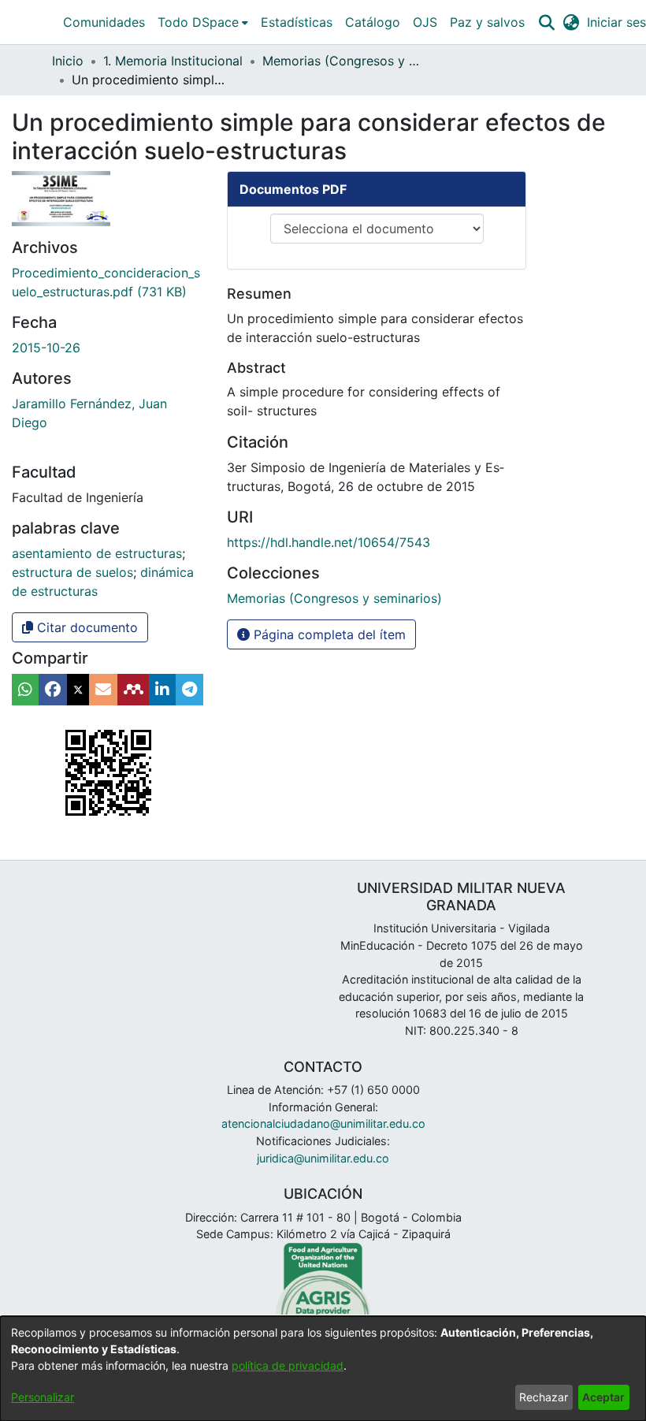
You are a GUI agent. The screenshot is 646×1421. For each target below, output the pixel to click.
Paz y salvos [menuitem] (487, 22)
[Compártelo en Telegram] (189, 689)
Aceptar (603, 1397)
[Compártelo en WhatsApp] (25, 689)
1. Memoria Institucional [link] (173, 61)
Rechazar (543, 1397)
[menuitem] (203, 22)
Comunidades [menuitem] (104, 22)
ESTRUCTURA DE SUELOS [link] (72, 572)
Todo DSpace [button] (198, 22)
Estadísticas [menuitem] (296, 22)
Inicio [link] (68, 61)
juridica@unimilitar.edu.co (323, 1158)
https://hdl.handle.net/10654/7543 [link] (328, 542)
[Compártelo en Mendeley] (133, 689)
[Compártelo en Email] (103, 689)
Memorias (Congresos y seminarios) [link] (341, 61)
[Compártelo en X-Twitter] (78, 689)
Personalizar (42, 1397)
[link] (334, 598)
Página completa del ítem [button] (328, 634)
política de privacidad (287, 1365)
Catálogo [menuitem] (372, 22)
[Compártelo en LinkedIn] (162, 689)
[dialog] (323, 1368)
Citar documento (85, 627)
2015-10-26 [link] (46, 347)
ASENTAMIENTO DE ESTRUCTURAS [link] (97, 553)
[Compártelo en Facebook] (53, 689)
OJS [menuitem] (425, 22)
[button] (546, 22)
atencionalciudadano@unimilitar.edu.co (323, 1123)
